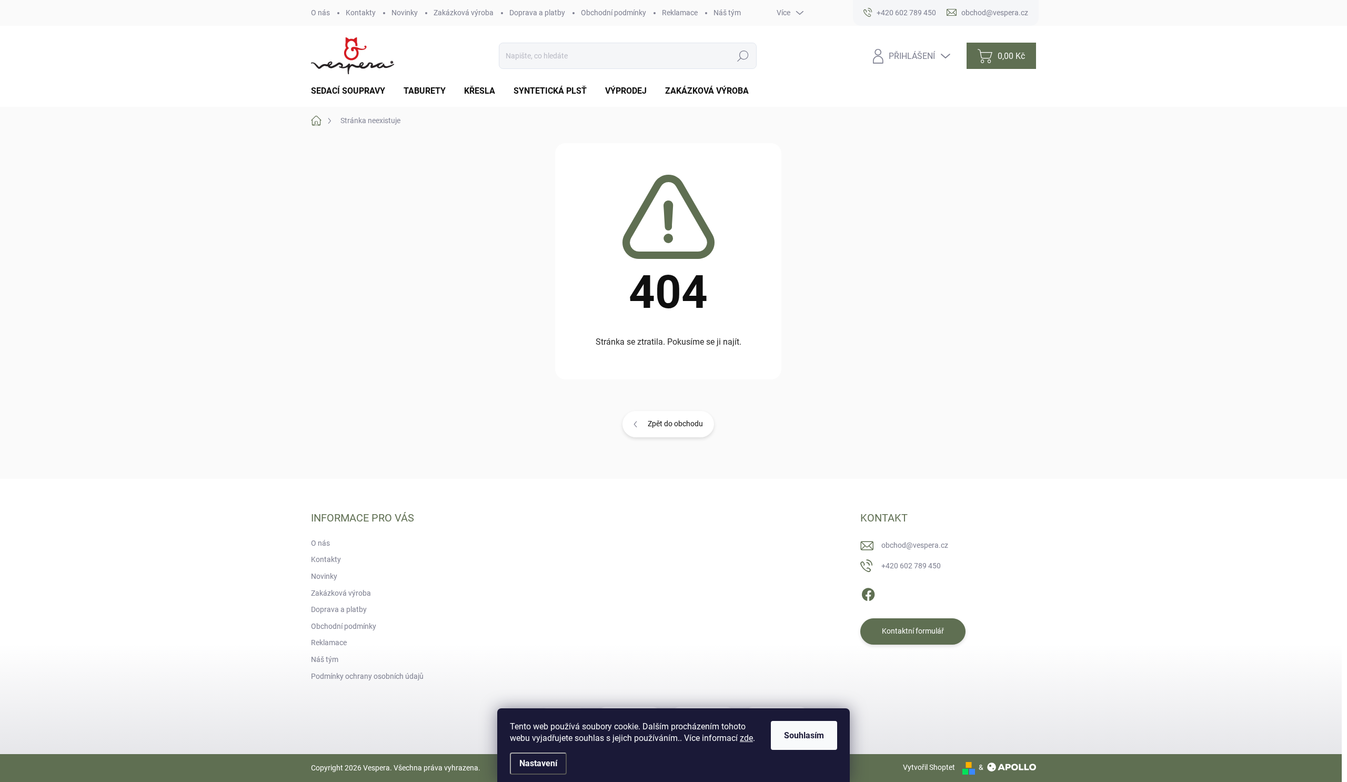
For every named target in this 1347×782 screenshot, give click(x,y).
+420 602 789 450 (911, 566)
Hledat (743, 56)
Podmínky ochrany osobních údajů (367, 676)
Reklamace (680, 12)
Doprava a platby (537, 12)
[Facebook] (868, 592)
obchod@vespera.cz (914, 545)
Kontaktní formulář (913, 631)
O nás (320, 12)
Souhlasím (804, 735)
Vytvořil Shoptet (929, 767)
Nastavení (538, 763)
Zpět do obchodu (675, 423)
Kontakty (361, 12)
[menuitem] (352, 91)
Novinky (404, 12)
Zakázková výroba (464, 12)
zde (746, 738)
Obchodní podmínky (613, 12)
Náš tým (727, 12)
